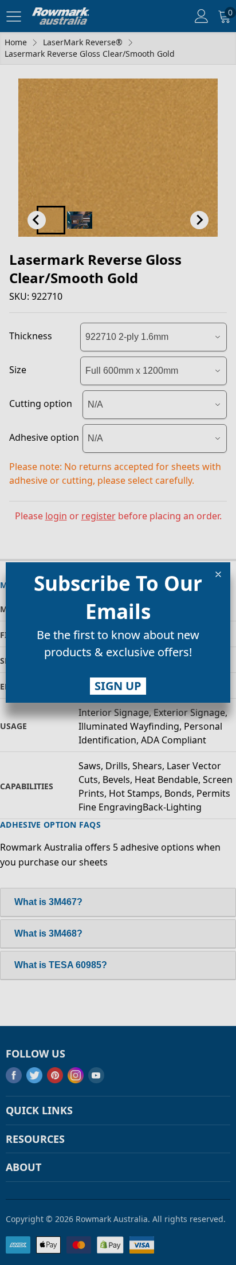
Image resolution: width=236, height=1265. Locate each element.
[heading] (118, 597)
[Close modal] (218, 574)
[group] (118, 645)
